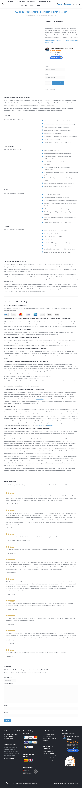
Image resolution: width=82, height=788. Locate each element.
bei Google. (72, 485)
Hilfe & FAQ (45, 740)
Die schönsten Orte (47, 736)
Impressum (56, 783)
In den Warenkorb (58, 83)
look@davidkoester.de (11, 734)
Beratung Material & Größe (49, 738)
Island (56, 758)
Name (6, 705)
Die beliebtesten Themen (49, 734)
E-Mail (6, 712)
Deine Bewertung (8, 677)
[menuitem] (11, 2)
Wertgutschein (39, 399)
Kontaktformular (10, 738)
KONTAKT (59, 4)
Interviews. (50, 425)
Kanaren (45, 762)
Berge (44, 751)
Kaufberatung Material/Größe (53, 40)
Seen (52, 751)
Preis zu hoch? (49, 42)
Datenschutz (63, 783)
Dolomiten (46, 760)
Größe (46, 74)
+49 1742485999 (10, 736)
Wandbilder (52, 89)
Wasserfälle (46, 753)
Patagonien (52, 760)
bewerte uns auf (55, 57)
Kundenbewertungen (71, 40)
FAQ (63, 40)
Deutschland (46, 758)
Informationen (41, 425)
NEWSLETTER (67, 4)
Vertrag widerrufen (74, 783)
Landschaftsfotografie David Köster (61, 48)
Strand (48, 751)
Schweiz (52, 758)
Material (47, 66)
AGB (68, 783)
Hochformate (53, 755)
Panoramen (46, 755)
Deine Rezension (8, 683)
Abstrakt (51, 753)
